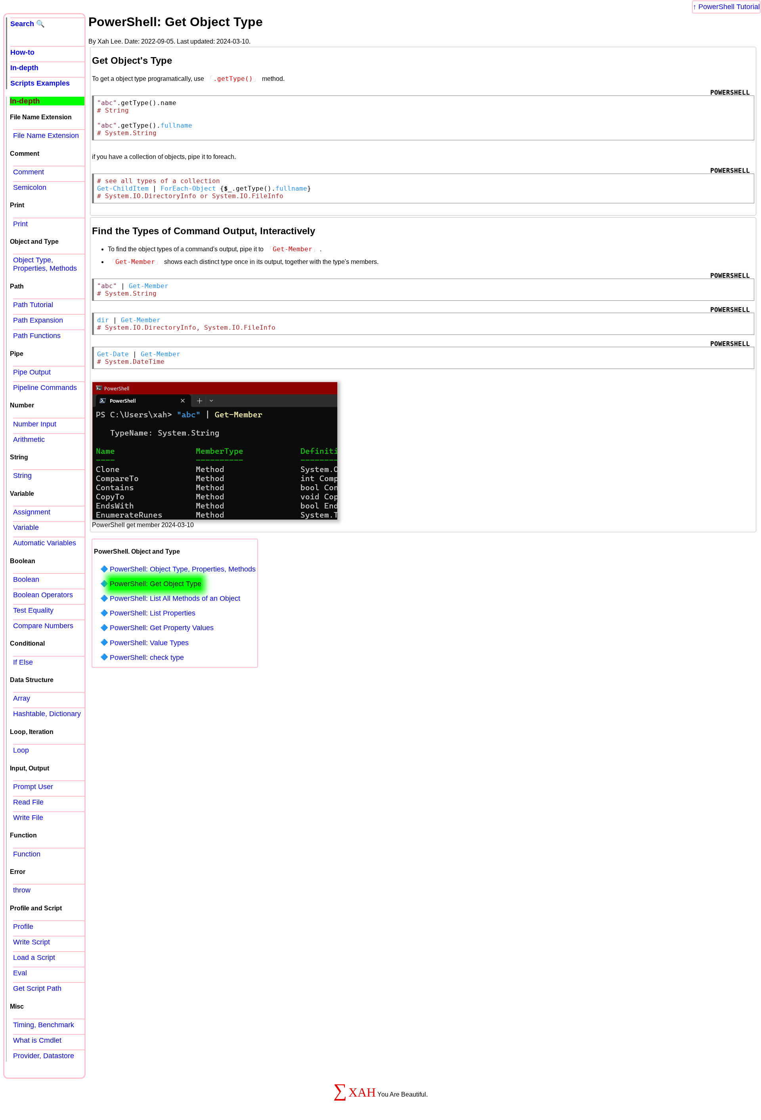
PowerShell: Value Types (149, 643)
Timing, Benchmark (43, 1025)
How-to (22, 52)
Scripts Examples (40, 83)
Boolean (26, 579)
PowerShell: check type (147, 657)
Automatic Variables (44, 543)
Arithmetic (29, 439)
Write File (28, 818)
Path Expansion (38, 320)
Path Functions (37, 336)
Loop (21, 750)
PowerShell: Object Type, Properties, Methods (183, 569)
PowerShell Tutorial (729, 7)
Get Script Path (37, 988)
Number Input (34, 424)
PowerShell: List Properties (152, 613)
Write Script (31, 942)
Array (21, 698)
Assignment (31, 512)
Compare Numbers (43, 626)
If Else (23, 662)
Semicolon (29, 187)
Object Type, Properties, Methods (45, 264)
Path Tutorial (33, 305)
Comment (28, 172)
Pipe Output (32, 372)
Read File (28, 802)
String (22, 476)
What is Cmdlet (37, 1040)
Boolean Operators (43, 595)
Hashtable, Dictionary (47, 714)
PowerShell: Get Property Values (162, 628)
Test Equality (33, 610)
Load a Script (34, 957)
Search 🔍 (27, 24)
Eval (20, 973)
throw (22, 890)
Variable (26, 527)
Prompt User (33, 787)
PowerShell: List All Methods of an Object (175, 598)
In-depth (24, 68)
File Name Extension (46, 136)
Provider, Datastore (43, 1056)
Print (20, 224)
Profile (23, 927)
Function (26, 854)
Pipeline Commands (45, 388)
